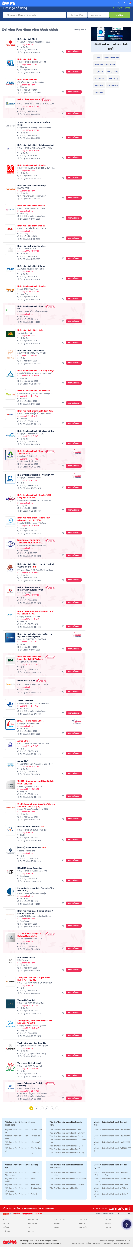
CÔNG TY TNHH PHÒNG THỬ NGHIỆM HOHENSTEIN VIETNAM (31, 893)
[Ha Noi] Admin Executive (31, 847)
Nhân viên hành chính (27, 59)
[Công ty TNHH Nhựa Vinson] (10, 290)
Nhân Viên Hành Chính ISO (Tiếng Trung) (35, 370)
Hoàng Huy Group (24, 593)
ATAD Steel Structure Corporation (30, 82)
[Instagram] (123, 1213)
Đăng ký (116, 8)
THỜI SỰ (6, 1223)
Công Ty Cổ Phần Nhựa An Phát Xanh (31, 456)
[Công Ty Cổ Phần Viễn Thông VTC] (10, 435)
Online (98, 57)
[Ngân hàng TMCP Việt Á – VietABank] (10, 638)
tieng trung (112, 71)
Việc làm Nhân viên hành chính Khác (64, 1188)
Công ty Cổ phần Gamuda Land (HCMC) (32, 809)
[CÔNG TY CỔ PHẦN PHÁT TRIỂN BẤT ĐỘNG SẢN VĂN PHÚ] (10, 981)
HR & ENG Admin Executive (29, 868)
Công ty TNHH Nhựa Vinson (28, 289)
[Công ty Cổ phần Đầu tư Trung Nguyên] (10, 1047)
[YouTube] (129, 1213)
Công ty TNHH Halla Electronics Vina (31, 545)
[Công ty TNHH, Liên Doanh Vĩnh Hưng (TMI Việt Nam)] (10, 765)
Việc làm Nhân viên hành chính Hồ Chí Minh (67, 1133)
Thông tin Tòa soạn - (107, 1241)
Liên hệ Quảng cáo (78, 1243)
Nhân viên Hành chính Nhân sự (31, 225)
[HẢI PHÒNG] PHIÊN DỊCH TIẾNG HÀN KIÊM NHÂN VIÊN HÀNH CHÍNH (30, 541)
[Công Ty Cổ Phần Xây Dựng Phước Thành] (10, 43)
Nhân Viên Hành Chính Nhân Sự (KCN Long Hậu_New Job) (34, 496)
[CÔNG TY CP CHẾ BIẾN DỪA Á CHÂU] (10, 230)
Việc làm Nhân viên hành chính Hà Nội (65, 1129)
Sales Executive (111, 57)
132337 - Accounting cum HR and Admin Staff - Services (35, 782)
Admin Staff (22, 761)
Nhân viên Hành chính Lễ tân (30, 330)
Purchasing (112, 85)
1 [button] (31, 1108)
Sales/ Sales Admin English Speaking (29, 1084)
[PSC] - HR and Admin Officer (30, 720)
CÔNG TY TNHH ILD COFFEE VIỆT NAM (32, 871)
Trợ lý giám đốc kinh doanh (29, 1063)
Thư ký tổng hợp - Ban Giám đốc (31, 1043)
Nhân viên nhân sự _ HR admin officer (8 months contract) (35, 911)
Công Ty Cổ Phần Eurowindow (29, 478)
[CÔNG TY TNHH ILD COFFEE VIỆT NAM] (10, 872)
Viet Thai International (26, 851)
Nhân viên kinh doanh (105, 64)
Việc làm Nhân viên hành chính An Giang (66, 1136)
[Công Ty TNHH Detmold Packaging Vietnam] (10, 915)
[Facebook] (118, 1213)
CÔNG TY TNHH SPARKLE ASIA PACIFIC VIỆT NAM (35, 148)
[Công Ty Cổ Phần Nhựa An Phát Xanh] (10, 455)
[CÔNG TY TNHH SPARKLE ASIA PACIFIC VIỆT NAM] (10, 149)
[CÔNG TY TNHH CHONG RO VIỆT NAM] (10, 63)
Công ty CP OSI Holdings (27, 662)
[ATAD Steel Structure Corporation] (10, 83)
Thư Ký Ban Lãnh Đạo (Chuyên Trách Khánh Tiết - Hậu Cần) (33, 978)
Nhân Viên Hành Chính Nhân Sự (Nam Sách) (30, 452)
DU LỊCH (31, 1231)
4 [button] (47, 1108)
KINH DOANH (33, 1220)
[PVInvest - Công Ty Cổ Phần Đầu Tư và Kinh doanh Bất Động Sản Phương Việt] (10, 568)
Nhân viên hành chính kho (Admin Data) (35, 410)
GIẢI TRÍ (56, 1227)
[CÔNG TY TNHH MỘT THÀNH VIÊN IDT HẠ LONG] (10, 103)
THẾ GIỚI (6, 1227)
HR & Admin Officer (26, 680)
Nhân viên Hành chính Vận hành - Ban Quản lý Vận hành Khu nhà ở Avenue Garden (30, 657)
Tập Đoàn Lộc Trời (24, 333)
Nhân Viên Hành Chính (27, 79)
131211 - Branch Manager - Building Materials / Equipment (29, 934)
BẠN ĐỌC (108, 1223)
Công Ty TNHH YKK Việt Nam (28, 617)
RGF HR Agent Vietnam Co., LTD (30, 786)
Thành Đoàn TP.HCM (122, 1241)
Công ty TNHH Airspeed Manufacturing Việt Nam (34, 500)
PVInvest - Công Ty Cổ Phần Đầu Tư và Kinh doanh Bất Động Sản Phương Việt (34, 570)
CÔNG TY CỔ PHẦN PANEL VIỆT (29, 1066)
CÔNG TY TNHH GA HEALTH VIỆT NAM (32, 830)
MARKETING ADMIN (26, 957)
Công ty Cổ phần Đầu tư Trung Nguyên (32, 1046)
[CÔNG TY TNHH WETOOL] (10, 250)
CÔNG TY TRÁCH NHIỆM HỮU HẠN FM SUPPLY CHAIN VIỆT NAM (35, 413)
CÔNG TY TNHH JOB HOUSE (28, 1088)
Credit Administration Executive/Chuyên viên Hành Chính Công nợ (36, 805)
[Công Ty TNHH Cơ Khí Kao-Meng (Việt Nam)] (10, 374)
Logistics (99, 71)
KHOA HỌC (83, 1223)
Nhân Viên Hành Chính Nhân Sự (31, 165)
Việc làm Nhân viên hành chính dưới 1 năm (111, 1184)
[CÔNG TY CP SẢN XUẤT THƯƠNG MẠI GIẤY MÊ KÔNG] (10, 169)
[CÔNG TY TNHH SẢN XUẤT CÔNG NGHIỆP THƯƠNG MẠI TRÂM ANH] (10, 310)
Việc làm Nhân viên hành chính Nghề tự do (66, 1184)
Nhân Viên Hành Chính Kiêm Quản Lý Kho (35, 431)
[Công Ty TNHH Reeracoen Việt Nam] (10, 522)
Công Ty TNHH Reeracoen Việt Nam (31, 523)
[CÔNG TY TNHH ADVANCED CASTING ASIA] (10, 684)
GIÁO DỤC (108, 1220)
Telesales (99, 92)
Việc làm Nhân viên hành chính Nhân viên (22, 1184)
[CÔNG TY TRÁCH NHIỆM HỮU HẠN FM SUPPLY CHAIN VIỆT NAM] (10, 415)
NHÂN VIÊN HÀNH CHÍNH (28, 99)
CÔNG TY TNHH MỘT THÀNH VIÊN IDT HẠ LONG (35, 104)
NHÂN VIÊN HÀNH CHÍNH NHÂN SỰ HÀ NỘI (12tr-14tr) (30, 588)
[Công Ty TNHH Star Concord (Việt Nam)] (10, 704)
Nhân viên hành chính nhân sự (31, 350)
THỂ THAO (83, 1220)
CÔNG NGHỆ (32, 1223)
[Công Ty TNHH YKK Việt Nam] (10, 615)
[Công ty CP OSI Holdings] (10, 660)
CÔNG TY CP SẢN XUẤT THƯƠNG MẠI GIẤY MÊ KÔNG (35, 168)
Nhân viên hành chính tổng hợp (31, 185)
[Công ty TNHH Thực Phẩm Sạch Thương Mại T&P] (10, 394)
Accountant (100, 78)
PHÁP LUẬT (7, 1231)
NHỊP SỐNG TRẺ (59, 1220)
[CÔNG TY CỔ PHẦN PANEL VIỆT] (10, 1067)
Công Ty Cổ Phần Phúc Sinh (28, 723)
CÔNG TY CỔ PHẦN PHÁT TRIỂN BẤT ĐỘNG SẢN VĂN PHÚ (36, 983)
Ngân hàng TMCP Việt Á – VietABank (31, 639)
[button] (124, 3)
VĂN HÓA (57, 1223)
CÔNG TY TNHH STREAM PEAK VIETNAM (33, 744)
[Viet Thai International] (10, 851)
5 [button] (52, 1108)
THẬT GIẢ (108, 1227)
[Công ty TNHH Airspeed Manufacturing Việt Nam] (10, 499)
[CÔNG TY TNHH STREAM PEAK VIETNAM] (10, 745)
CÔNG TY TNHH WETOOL (27, 249)
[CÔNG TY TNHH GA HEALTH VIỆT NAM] (10, 830)
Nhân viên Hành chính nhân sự (31, 205)
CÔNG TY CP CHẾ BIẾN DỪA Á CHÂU (31, 228)
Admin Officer (23, 740)
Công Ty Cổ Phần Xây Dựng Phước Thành (33, 42)
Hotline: (121, 1243)
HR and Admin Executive (30, 826)
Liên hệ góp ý (107, 1243)
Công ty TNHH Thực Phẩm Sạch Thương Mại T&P (34, 393)
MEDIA (5, 1220)
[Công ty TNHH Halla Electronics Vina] (10, 544)
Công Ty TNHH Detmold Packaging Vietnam (34, 916)
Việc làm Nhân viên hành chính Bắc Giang (66, 1152)
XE (29, 1227)
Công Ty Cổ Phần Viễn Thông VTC (30, 434)
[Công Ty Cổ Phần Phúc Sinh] (10, 724)
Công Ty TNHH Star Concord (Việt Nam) (32, 703)
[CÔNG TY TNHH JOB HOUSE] (10, 1087)
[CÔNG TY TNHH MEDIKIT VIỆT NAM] (10, 209)
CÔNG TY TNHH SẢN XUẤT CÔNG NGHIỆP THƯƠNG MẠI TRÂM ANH (33, 311)
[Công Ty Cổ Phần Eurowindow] (10, 479)
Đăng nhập (125, 8)
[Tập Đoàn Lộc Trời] (10, 334)
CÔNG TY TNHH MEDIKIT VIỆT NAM (31, 208)
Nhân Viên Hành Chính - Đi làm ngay (33, 390)
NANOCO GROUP (24, 188)
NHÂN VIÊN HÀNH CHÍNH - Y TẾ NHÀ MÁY (36, 475)
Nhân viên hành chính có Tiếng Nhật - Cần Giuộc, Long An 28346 (34, 518)
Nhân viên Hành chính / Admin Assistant (35, 145)
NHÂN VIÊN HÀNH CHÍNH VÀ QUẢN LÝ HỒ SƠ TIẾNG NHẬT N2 (35, 612)
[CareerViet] (119, 1208)
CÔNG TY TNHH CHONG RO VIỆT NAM (31, 62)
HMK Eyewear (22, 960)
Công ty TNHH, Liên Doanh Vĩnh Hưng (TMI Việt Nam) (36, 764)
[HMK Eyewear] (10, 961)
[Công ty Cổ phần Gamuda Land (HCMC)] (10, 808)
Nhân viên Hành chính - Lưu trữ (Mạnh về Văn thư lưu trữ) (35, 565)
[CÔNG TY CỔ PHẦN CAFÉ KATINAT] (10, 1004)
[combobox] (34, 15)
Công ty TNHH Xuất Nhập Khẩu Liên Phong (34, 128)
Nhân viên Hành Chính (27, 39)
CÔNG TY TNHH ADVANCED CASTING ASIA (34, 685)
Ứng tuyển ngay (73, 51)
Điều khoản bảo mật (93, 1243)
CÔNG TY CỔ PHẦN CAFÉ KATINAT (30, 1003)
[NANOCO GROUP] (10, 189)
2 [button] (36, 1108)
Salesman (99, 85)
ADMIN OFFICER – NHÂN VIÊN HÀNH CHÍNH (33, 123)
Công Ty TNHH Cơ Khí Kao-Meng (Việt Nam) (34, 373)
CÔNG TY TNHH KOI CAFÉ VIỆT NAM (31, 353)
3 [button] (41, 1108)
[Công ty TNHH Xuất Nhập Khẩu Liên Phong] (10, 126)
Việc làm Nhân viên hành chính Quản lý (21, 1194)
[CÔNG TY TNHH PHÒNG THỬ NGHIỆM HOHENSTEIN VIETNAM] (10, 892)
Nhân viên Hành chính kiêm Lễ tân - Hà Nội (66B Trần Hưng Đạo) (34, 635)
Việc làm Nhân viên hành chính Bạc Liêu (66, 1146)
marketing (113, 78)
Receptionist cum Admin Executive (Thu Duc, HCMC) (35, 889)
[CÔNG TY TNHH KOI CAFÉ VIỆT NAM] (10, 354)
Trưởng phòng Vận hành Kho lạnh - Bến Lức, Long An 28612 (34, 1021)
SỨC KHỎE (83, 1227)
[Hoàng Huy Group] (10, 591)
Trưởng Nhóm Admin (26, 1000)
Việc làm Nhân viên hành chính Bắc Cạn (65, 1149)
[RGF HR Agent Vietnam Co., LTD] (10, 785)
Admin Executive (25, 700)
